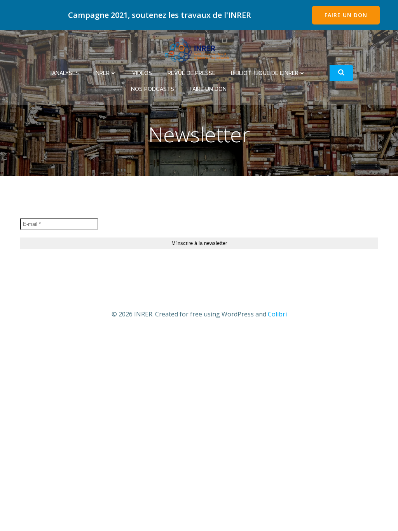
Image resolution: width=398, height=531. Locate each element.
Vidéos (142, 73)
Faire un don (208, 89)
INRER (102, 73)
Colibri (277, 314)
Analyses (65, 73)
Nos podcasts (152, 89)
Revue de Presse (191, 73)
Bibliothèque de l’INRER (264, 73)
